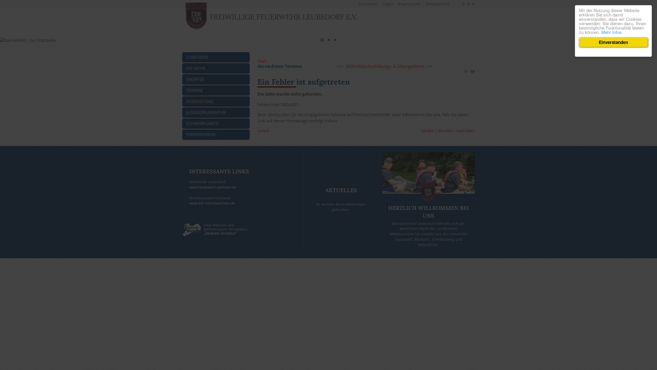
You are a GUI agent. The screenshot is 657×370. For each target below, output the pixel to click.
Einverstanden (613, 42)
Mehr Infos (611, 32)
